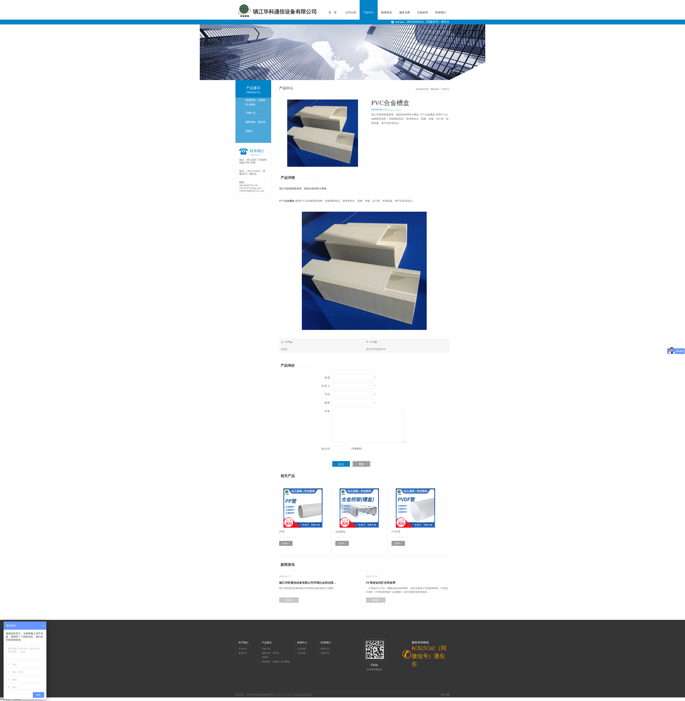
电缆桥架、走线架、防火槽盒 (256, 102)
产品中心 (368, 12)
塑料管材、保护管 (255, 122)
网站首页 (435, 89)
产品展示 (267, 642)
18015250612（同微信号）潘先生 (428, 21)
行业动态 (301, 653)
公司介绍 (350, 12)
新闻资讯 (386, 12)
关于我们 (243, 642)
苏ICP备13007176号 (282, 695)
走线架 (284, 349)
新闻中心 (302, 642)
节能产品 (250, 113)
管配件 (249, 131)
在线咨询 (422, 12)
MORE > (286, 543)
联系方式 (325, 649)
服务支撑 (404, 12)
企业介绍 (242, 649)
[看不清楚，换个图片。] (356, 448)
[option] (342, 52)
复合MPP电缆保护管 (375, 349)
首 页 (333, 12)
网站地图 (445, 695)
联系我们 (440, 12)
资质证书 (242, 653)
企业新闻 (301, 649)
